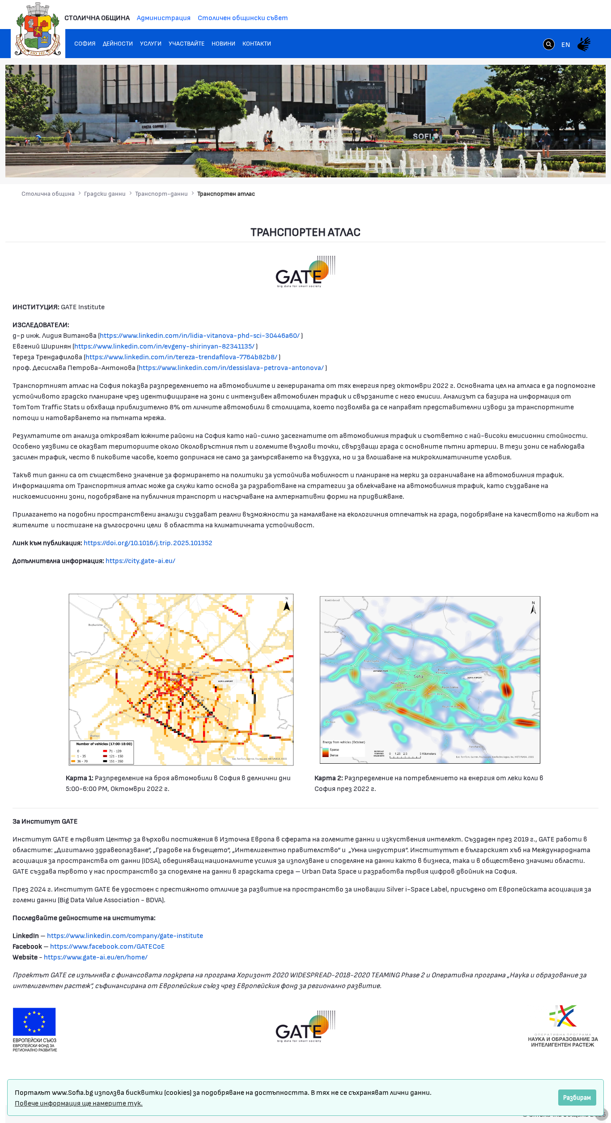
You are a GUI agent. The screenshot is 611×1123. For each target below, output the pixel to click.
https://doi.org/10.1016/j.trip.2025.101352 (148, 542)
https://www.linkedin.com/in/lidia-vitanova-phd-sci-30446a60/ (200, 335)
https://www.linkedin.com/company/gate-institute (124, 935)
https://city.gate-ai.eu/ (140, 560)
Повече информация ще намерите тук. (79, 1102)
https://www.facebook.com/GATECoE (107, 946)
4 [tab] (544, 162)
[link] (549, 45)
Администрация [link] (164, 17)
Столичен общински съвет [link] (243, 17)
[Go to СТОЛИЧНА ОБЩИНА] (38, 29)
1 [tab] (517, 162)
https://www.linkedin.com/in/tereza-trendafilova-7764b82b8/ (181, 356)
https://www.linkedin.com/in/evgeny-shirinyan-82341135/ (164, 345)
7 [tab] (571, 162)
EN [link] (565, 44)
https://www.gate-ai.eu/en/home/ (95, 956)
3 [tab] (535, 162)
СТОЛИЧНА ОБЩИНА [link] (97, 17)
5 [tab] (553, 162)
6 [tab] (562, 162)
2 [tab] (526, 162)
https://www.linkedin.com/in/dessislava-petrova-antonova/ (231, 367)
